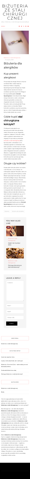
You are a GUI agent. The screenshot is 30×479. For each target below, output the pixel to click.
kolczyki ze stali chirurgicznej (12, 140)
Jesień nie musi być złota (7, 357)
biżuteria (7, 211)
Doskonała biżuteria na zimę (8, 370)
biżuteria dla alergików (18, 211)
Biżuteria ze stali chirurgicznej (15, 12)
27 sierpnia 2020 (9, 59)
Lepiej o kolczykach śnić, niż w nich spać (12, 360)
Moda (2, 392)
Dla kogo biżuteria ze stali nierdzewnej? (12, 374)
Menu (3, 26)
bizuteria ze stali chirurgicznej (9, 343)
